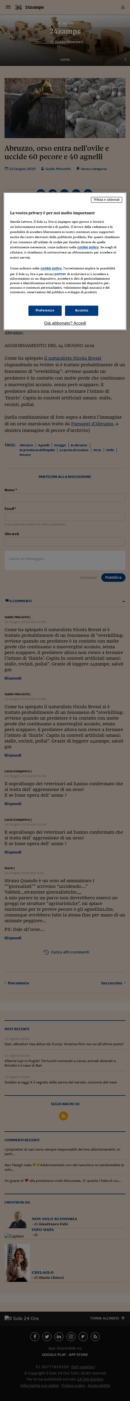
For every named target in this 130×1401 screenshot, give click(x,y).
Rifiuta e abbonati (106, 200)
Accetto (82, 310)
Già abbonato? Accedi (65, 323)
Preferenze (45, 310)
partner (60, 274)
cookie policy (88, 247)
